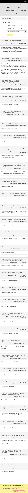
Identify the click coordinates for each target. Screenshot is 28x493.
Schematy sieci (21, 7)
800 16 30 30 (22, 487)
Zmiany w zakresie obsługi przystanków (12, 58)
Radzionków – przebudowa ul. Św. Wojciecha (13, 135)
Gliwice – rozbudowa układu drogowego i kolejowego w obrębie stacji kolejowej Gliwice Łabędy (13, 165)
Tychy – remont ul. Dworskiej (9, 287)
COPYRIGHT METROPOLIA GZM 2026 (13, 485)
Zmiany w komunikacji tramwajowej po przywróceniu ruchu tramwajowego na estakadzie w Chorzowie (11, 81)
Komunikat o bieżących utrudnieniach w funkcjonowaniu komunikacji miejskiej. (12, 41)
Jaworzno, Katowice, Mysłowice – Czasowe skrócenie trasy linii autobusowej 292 (13, 394)
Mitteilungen (10, 7)
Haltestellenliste (10, 10)
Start (3, 18)
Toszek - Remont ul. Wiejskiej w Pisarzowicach (14, 219)
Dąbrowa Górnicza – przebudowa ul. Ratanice (13, 368)
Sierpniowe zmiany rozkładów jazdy (11, 205)
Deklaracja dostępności (19, 491)
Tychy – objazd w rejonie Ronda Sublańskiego (13, 193)
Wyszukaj (10, 34)
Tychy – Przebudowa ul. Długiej (10, 328)
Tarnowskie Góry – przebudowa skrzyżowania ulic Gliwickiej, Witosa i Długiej (13, 356)
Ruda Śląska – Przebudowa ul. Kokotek (12, 381)
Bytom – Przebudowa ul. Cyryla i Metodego (13, 421)
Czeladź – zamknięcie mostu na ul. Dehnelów (13, 299)
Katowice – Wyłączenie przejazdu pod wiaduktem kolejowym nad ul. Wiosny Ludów (13, 434)
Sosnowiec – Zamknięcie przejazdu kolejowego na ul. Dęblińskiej (11, 181)
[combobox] (15, 25)
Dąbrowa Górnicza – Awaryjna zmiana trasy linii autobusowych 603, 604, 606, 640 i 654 (13, 260)
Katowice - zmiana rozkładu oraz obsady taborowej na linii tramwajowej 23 (12, 273)
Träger (15, 13)
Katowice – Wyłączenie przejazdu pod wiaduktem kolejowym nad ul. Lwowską (12, 232)
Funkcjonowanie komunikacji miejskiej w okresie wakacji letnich (12, 112)
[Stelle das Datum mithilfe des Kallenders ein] (25, 31)
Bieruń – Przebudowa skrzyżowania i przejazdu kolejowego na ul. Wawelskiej (13, 407)
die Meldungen (8, 18)
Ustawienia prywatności (18, 490)
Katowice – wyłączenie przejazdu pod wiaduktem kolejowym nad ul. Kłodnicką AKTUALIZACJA (12, 451)
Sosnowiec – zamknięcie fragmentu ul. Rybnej (13, 246)
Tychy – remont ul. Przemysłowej (10, 123)
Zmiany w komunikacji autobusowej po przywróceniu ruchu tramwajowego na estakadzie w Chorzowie (12, 98)
